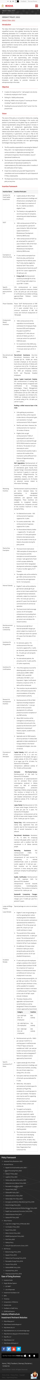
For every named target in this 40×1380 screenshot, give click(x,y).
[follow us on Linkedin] (18, 1349)
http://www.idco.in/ (9, 1327)
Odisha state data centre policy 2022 (15, 1180)
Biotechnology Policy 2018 (13, 1252)
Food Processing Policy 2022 (13, 1171)
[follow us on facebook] (4, 1349)
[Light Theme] (16, 1)
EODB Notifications (9, 1311)
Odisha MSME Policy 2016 (12, 1267)
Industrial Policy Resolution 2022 (13, 1161)
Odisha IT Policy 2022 (8, 11)
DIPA (5, 1296)
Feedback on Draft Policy (11, 1308)
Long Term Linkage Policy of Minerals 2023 (17, 1224)
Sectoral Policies (8, 1164)
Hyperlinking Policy (12, 1377)
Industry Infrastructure (11, 1314)
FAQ (8, 1363)
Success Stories (32, 1)
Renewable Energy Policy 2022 (14, 1186)
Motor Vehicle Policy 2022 (12, 1233)
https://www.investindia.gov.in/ (12, 1324)
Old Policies (7, 1249)
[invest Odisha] (7, 5)
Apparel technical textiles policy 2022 (16, 1167)
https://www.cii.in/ (9, 1340)
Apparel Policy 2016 (11, 1255)
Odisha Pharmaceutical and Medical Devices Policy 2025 (21, 1208)
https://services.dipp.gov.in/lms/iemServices (16, 1334)
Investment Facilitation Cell (11, 1293)
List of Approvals (10, 1289)
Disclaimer (28, 1363)
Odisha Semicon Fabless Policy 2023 (15, 1183)
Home (4, 1363)
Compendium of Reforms (11, 1302)
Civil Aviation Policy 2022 (12, 1227)
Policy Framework (9, 1157)
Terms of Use (5, 1375)
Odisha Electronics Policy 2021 (14, 1196)
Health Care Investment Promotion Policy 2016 (18, 1211)
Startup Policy (9, 1242)
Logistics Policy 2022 (11, 1177)
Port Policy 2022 (10, 1239)
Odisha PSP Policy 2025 (12, 1217)
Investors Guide (8, 1280)
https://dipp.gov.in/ (9, 1321)
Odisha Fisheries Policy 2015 (13, 1214)
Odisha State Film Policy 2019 (13, 1199)
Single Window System (10, 1283)
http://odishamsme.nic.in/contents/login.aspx (17, 1331)
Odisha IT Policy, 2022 (8, 20)
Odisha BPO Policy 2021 (12, 1192)
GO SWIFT (8, 1286)
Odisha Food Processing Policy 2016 (15, 1258)
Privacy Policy (14, 1375)
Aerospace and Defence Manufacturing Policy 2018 (19, 1202)
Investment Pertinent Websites (14, 1317)
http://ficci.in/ (7, 1337)
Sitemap (21, 1363)
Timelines (6, 1299)
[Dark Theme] (18, 1)
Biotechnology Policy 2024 (13, 1205)
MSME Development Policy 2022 (14, 1236)
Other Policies (8, 1221)
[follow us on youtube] (13, 1349)
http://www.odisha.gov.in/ (11, 1343)
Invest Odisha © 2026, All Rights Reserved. (15, 1369)
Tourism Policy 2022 (11, 1189)
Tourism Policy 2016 (11, 1264)
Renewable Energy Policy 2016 (14, 1261)
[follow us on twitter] (8, 1349)
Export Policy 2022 (10, 1230)
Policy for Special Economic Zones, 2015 (16, 1246)
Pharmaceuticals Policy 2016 (13, 1274)
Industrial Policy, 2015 (11, 1271)
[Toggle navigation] (36, 6)
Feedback (23, 1)
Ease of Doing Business (11, 1276)
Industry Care (7, 1305)
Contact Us (6, 1366)
